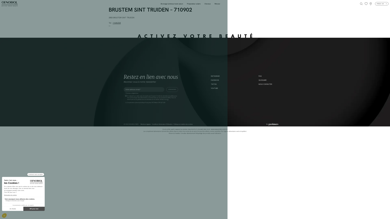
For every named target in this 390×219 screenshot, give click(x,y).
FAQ (260, 76)
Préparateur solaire (194, 4)
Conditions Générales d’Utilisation (162, 124)
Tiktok (214, 84)
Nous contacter (265, 84)
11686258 (117, 23)
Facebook (215, 80)
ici (167, 99)
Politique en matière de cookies (183, 124)
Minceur (217, 4)
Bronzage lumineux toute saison (172, 4)
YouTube (214, 88)
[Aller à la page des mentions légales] (272, 124)
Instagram (215, 76)
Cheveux (207, 4)
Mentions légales (146, 124)
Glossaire (263, 80)
